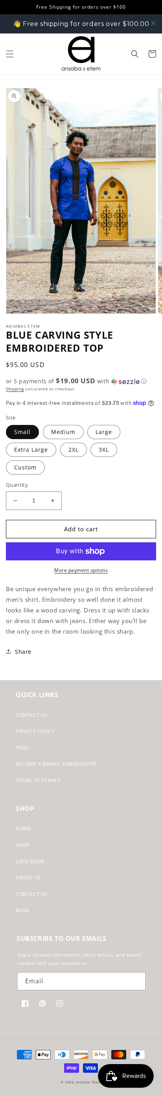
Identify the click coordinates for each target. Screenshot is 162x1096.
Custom (25, 467)
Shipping (15, 388)
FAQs (22, 747)
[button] (9, 54)
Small (22, 432)
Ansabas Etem (88, 1082)
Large (104, 432)
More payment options (81, 570)
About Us (28, 877)
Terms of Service (38, 780)
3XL (104, 449)
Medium (63, 432)
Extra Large (31, 449)
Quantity (17, 484)
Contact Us (32, 715)
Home (23, 828)
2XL (73, 449)
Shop (22, 845)
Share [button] (23, 651)
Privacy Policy (35, 731)
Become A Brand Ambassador (56, 763)
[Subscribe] (136, 981)
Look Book (30, 861)
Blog (22, 910)
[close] (153, 23)
